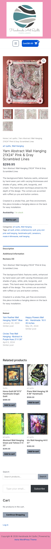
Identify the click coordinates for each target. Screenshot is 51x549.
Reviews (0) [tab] (8, 259)
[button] (43, 60)
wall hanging (24, 236)
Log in (5, 525)
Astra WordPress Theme (25, 539)
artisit (17, 230)
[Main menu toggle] (15, 43)
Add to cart (11, 220)
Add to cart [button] (9, 405)
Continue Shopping (15, 515)
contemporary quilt (28, 230)
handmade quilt (24, 233)
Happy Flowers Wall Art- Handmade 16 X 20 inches (36, 320)
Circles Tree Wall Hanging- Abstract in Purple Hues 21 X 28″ (12, 336)
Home (5, 138)
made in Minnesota (10, 236)
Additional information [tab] (13, 254)
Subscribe (39, 488)
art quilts (13, 138)
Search (6, 472)
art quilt (11, 230)
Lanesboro (36, 233)
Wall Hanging (18, 146)
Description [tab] (8, 248)
